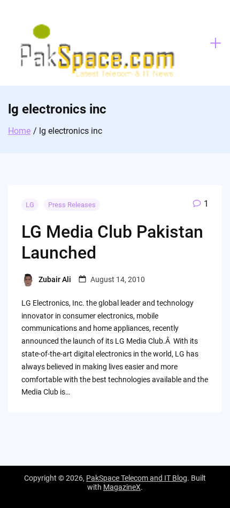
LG (30, 205)
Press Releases (72, 205)
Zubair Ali (55, 279)
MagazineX (122, 487)
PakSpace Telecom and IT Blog (136, 478)
